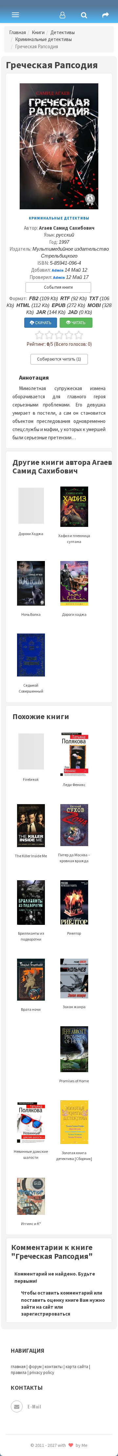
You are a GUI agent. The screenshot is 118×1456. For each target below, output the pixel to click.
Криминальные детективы (43, 39)
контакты (54, 1366)
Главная (17, 32)
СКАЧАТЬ (42, 322)
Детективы (62, 32)
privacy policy (42, 1372)
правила (19, 1372)
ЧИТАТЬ (78, 322)
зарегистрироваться (45, 1314)
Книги (38, 32)
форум (35, 1366)
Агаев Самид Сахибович (66, 228)
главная (18, 1366)
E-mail (34, 1406)
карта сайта (77, 1366)
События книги (58, 287)
